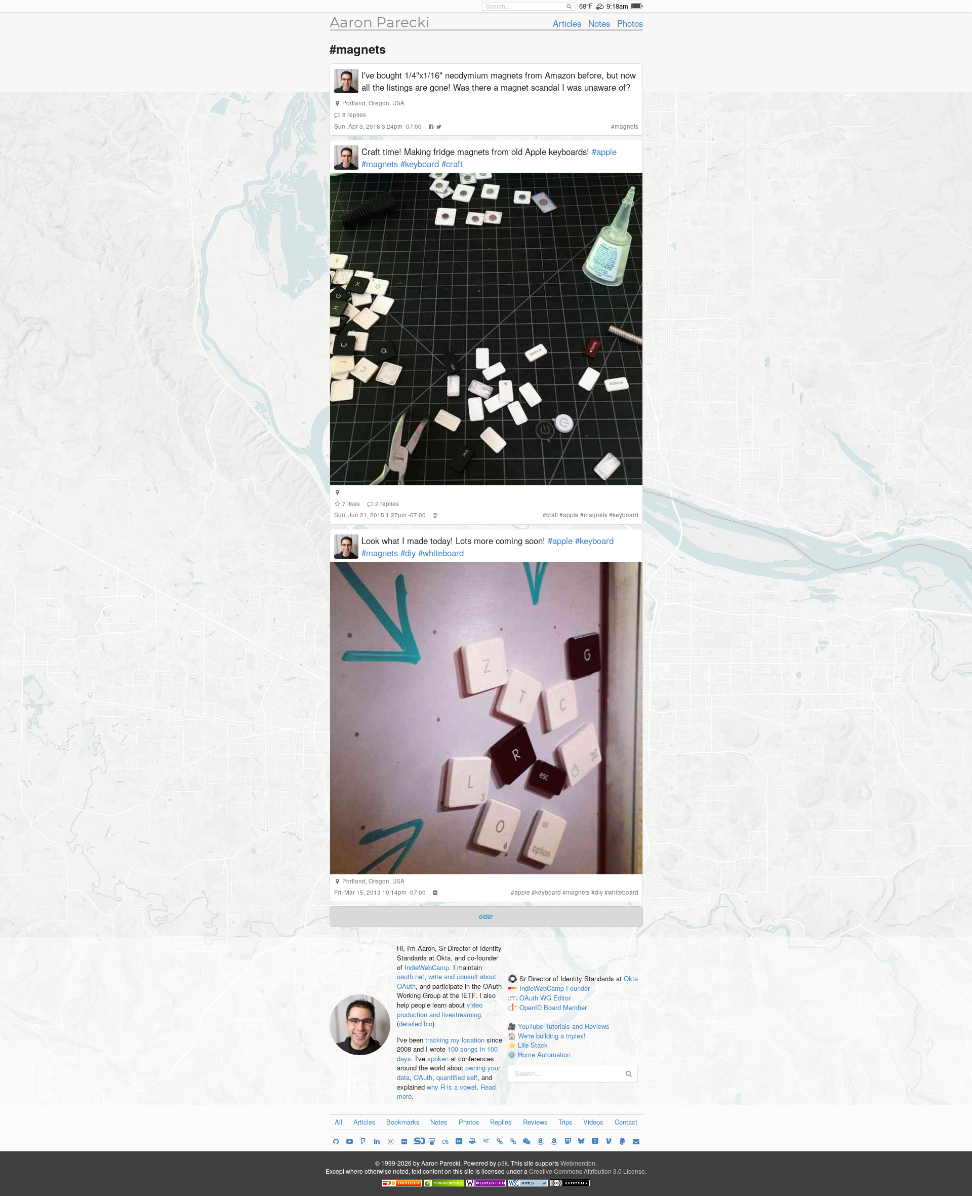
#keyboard (419, 164)
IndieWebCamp (426, 967)
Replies (501, 1122)
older (486, 916)
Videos (593, 1122)
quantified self (456, 1077)
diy (599, 892)
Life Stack (533, 1045)
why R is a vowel (451, 1087)
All (338, 1122)
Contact (626, 1122)
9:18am (617, 6)
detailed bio (415, 1023)
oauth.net (410, 976)
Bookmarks (403, 1122)
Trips (565, 1122)
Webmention (577, 1163)
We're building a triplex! (552, 1035)
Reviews (535, 1122)
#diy (408, 553)
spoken (438, 1058)
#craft (452, 164)
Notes (599, 23)
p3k (503, 1163)
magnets (626, 126)
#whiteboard (441, 553)
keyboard (625, 515)
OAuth (423, 1077)
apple (571, 515)
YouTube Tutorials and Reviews (564, 1026)
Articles (567, 23)
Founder (578, 988)
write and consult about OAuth (446, 981)
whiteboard (623, 892)
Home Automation (544, 1054)
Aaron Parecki (380, 22)
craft (552, 515)
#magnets (379, 164)
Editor (562, 997)
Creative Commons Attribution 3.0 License (587, 1171)
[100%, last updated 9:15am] (637, 6)
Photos (630, 23)
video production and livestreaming (439, 1009)
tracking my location (454, 1040)
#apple (604, 151)
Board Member (565, 1007)
